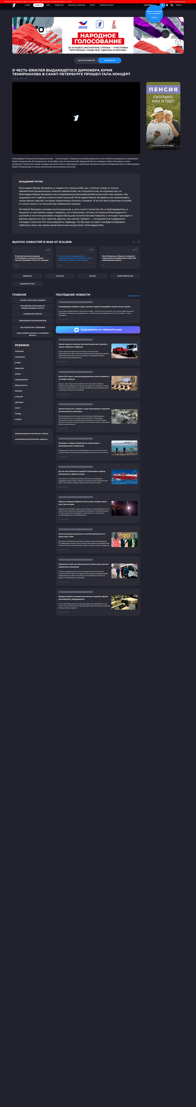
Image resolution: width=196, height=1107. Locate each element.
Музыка (92, 276)
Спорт (92, 5)
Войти (178, 5)
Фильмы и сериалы (76, 5)
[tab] (86, 60)
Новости (38, 5)
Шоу (48, 5)
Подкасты (59, 5)
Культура (60, 276)
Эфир (28, 5)
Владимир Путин (27, 284)
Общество (27, 276)
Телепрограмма (107, 5)
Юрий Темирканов (125, 276)
